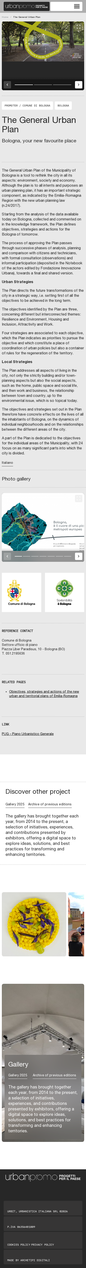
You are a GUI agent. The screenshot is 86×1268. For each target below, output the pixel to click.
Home (5, 17)
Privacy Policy (42, 1244)
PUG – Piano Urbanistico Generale (28, 734)
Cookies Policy (18, 1244)
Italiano (7, 462)
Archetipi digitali (35, 1260)
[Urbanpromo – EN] (27, 6)
